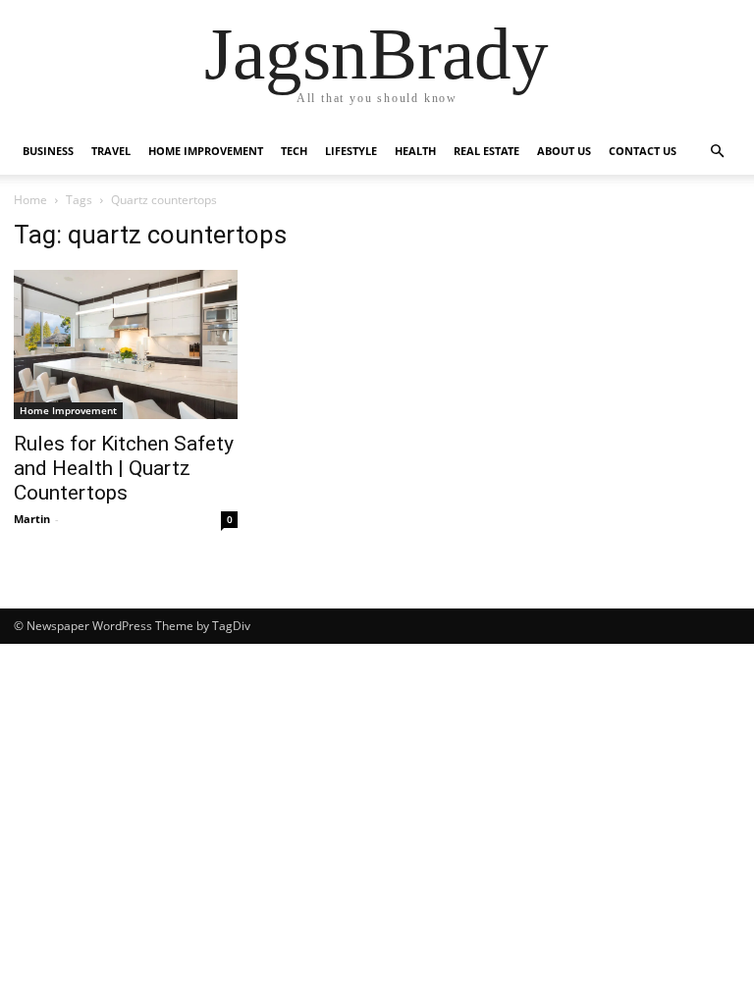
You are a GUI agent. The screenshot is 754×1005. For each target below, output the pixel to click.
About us (564, 150)
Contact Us (642, 150)
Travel (111, 150)
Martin (32, 518)
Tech (294, 150)
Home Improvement (205, 150)
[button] (716, 151)
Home (30, 199)
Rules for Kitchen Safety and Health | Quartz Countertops (124, 468)
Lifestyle (351, 150)
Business (48, 150)
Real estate (486, 150)
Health (415, 150)
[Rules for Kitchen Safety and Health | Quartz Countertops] (126, 344)
